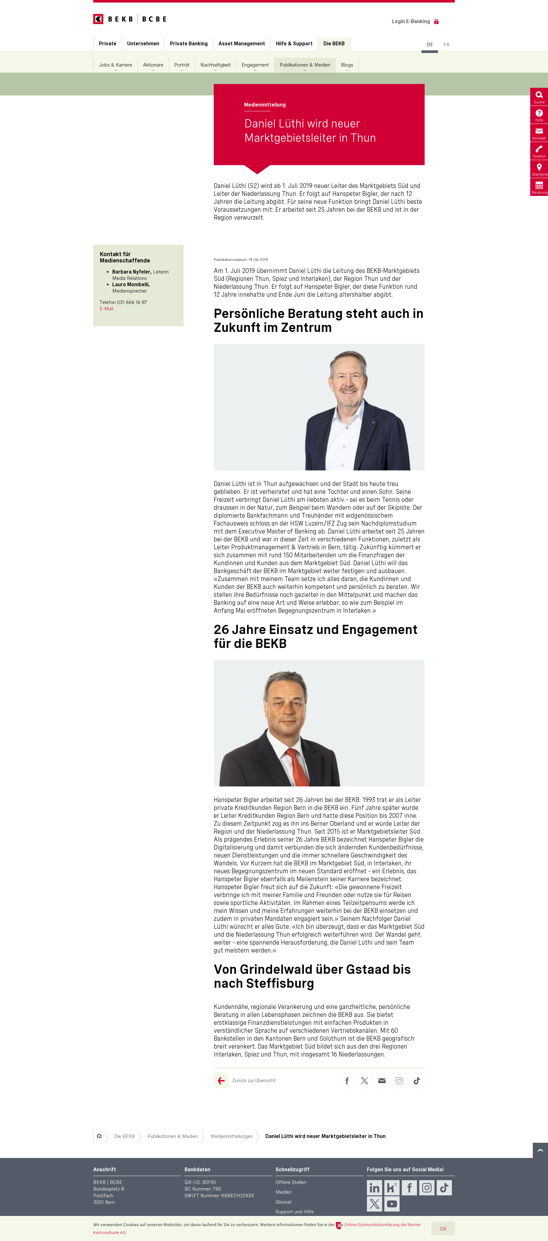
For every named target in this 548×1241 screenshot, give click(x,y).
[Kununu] (392, 1187)
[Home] (99, 1136)
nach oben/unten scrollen (540, 1150)
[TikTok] (444, 1187)
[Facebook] (409, 1187)
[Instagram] (426, 1187)
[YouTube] (392, 1204)
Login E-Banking (411, 21)
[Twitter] (374, 1204)
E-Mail (106, 309)
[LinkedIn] (374, 1187)
